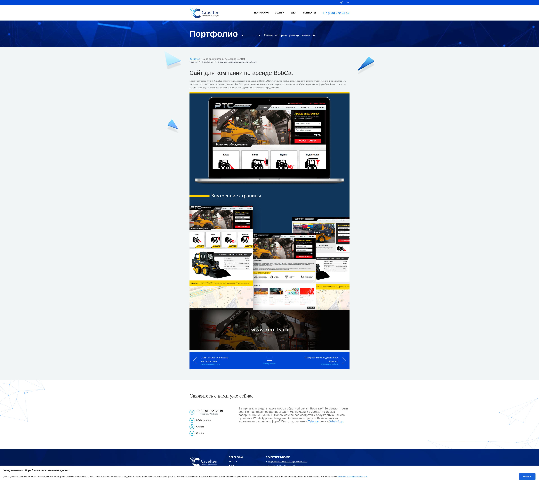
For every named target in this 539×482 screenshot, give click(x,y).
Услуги (279, 13)
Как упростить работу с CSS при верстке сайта (287, 461)
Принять (527, 476)
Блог (294, 13)
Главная (193, 62)
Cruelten (200, 426)
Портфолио (261, 13)
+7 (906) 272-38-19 (209, 411)
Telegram (314, 421)
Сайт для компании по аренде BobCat (237, 62)
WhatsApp (336, 421)
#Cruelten (194, 58)
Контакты (309, 13)
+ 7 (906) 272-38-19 (336, 12)
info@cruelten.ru (203, 420)
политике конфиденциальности (352, 476)
